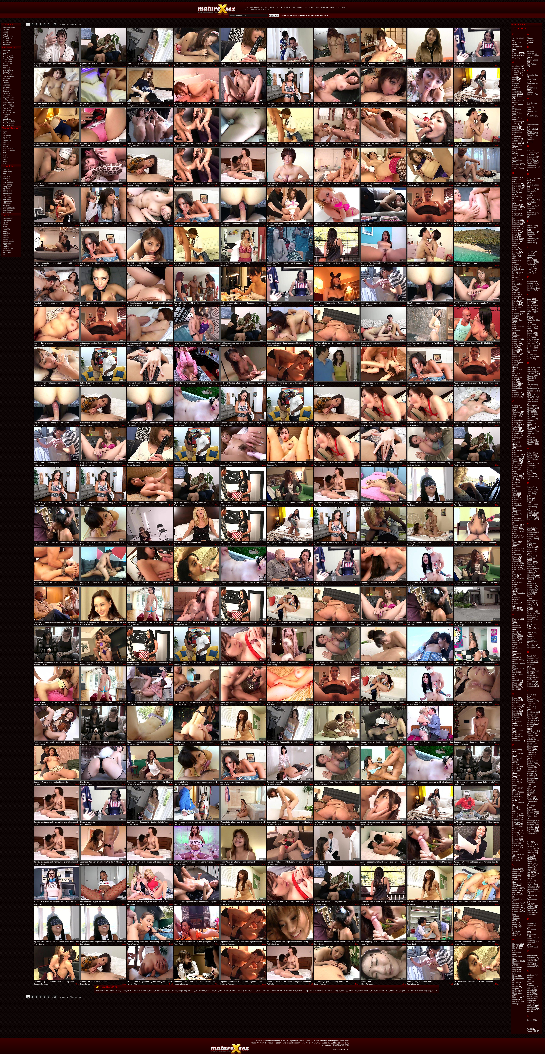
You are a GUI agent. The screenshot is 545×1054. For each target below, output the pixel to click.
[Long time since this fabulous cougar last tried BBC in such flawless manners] (57, 603)
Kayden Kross (8, 98)
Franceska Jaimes (7, 90)
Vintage (530, 962)
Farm (514, 764)
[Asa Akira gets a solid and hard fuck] (197, 204)
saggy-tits (7, 250)
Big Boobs (302, 15)
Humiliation (531, 202)
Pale (529, 534)
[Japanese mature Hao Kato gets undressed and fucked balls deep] (430, 124)
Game (514, 873)
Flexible (515, 824)
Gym (514, 935)
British (515, 363)
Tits (131, 990)
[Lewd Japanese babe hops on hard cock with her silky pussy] (337, 45)
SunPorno (7, 40)
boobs (5, 225)
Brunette (281, 990)
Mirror (529, 421)
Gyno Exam (517, 726)
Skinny (289, 990)
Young (529, 1031)
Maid (529, 369)
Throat (529, 863)
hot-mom (6, 138)
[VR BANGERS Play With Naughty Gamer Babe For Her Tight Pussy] (57, 883)
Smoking (530, 761)
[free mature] (216, 9)
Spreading (531, 793)
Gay (514, 886)
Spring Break (532, 60)
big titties (6, 189)
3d (513, 51)
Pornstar (530, 596)
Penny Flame (8, 57)
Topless (530, 883)
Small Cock (532, 88)
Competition (517, 506)
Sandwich (531, 701)
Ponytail (530, 592)
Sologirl (530, 774)
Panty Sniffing (533, 539)
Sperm (530, 786)
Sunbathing (531, 823)
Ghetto (515, 890)
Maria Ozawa (8, 102)
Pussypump (532, 647)
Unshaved (531, 942)
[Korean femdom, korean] (383, 204)
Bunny (515, 378)
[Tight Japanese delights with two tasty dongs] (383, 164)
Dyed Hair (516, 687)
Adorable (516, 68)
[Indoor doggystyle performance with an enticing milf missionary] (103, 364)
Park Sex (531, 547)
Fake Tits (516, 760)
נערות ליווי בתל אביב (341, 1045)
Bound (515, 350)
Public (226, 990)
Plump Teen (532, 579)
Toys (529, 885)
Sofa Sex (531, 718)
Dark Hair (516, 621)
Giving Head (517, 899)
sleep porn (7, 187)
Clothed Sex (517, 487)
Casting (240, 990)
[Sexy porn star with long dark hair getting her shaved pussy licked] (150, 603)
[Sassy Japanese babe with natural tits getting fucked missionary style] (150, 484)
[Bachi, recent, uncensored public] (383, 284)
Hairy (514, 946)
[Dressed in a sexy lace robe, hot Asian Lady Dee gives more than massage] (290, 763)
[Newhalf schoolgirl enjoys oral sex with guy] (150, 84)
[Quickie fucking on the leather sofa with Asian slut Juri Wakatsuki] (197, 45)
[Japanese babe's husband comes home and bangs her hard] (477, 723)
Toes (529, 880)
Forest (515, 843)
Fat (397, 990)
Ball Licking (517, 201)
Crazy (514, 542)
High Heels (516, 972)
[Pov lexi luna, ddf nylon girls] (150, 524)
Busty (514, 384)
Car (513, 418)
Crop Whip (516, 548)
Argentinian (517, 132)
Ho (356, 990)
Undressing (531, 934)
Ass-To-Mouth (518, 156)
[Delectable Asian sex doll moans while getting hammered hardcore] (243, 164)
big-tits (5, 222)
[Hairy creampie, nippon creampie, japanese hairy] (430, 244)
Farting (515, 766)
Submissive (532, 816)
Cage (514, 406)
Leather (410, 990)
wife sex (6, 180)
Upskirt (530, 947)
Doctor (515, 640)
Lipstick (530, 348)
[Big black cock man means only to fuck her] (103, 45)
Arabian (515, 130)
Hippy (514, 984)
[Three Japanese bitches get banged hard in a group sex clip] (337, 124)
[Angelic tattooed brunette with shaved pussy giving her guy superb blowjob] (383, 843)
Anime (515, 124)
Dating (515, 625)
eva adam (7, 204)
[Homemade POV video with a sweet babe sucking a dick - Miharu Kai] (103, 524)
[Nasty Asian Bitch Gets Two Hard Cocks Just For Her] (103, 124)
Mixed (77, 66)
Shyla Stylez (8, 70)
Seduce (530, 714)
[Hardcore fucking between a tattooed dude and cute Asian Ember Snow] (57, 643)
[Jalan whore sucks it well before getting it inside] (430, 164)
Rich (529, 673)
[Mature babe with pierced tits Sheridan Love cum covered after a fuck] (243, 803)
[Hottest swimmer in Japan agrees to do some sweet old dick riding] (197, 324)
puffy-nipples (8, 248)
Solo (529, 771)
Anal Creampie (518, 100)
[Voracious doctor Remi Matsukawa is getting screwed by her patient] (150, 324)
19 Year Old (517, 47)
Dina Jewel (7, 61)
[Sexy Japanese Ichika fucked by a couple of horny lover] (477, 284)
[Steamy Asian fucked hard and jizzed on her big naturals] (243, 643)
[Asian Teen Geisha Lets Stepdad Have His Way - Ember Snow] (290, 45)
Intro (529, 240)
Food (514, 835)
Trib (528, 904)
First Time (516, 809)
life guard (6, 206)
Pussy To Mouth (531, 439)
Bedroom (516, 243)
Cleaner (515, 476)
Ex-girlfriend (517, 721)
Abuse (253, 1043)
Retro (529, 669)
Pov (528, 603)
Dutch (514, 685)
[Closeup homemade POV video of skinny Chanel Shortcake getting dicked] (150, 723)
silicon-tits (7, 252)
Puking (530, 617)
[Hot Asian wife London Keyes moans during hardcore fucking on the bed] (337, 324)
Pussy (118, 990)
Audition (515, 168)
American (516, 88)
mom (5, 155)
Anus (514, 128)
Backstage (516, 186)
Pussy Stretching (531, 623)
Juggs (529, 268)
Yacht (529, 1029)
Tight (529, 870)
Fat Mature (516, 771)
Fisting (515, 816)
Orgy (529, 515)
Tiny (529, 872)
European (516, 717)
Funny (514, 858)
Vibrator (530, 960)
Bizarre (515, 303)
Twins (529, 915)
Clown (514, 491)
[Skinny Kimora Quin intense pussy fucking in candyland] (197, 843)
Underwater (531, 925)
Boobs (158, 990)
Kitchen (530, 286)
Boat (514, 324)
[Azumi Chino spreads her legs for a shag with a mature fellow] (337, 723)
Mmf (529, 429)
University (531, 940)
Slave (529, 750)
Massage (531, 380)
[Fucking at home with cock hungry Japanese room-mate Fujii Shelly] (243, 284)
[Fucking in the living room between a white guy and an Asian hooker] (290, 843)
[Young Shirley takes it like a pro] (430, 524)
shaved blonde (9, 208)
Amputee (516, 92)
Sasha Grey (8, 108)
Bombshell (516, 331)
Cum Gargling (518, 578)
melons (6, 237)
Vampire (530, 956)
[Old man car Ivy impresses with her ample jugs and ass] (150, 683)
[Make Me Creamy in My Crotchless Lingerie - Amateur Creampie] (150, 364)
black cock (7, 172)
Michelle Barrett (6, 79)
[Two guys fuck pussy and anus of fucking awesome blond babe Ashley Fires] (477, 204)
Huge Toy (531, 200)
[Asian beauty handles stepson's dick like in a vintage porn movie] (430, 204)
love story (7, 199)
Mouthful (530, 442)
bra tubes (7, 195)
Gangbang (516, 875)
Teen (529, 853)
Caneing (515, 414)
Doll (513, 647)
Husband (530, 213)
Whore (529, 996)
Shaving (530, 725)
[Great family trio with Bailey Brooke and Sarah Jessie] (150, 883)
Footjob (515, 837)
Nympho (530, 478)
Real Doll (530, 116)
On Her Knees (533, 185)
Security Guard (533, 167)
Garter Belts (517, 256)
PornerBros (7, 38)
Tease (529, 851)
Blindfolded (516, 307)
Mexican (530, 408)
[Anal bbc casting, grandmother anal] (197, 524)
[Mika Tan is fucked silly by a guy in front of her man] (197, 563)
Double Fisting (518, 659)
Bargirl (515, 214)
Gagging (427, 990)
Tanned (530, 844)
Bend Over (516, 260)
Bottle (514, 348)
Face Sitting (517, 749)
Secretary (531, 712)
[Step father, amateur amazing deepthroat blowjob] (243, 204)
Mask (529, 378)
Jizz (529, 266)
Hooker (515, 997)
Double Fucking (518, 664)
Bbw (421, 990)
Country (515, 527)
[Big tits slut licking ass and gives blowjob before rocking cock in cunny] (383, 643)
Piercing (530, 568)
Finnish (515, 807)
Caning (515, 416)
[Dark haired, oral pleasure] (477, 124)
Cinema (515, 465)
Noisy (529, 466)
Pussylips (531, 645)
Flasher (515, 820)
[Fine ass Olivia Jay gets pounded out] (103, 883)
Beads (515, 235)
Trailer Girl (531, 163)
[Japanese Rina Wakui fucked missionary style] (430, 45)
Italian (529, 243)
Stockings (531, 806)
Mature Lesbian (533, 320)
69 (513, 57)
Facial (514, 758)
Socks (529, 769)
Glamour (515, 903)
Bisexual (515, 299)
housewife (7, 140)
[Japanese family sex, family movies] (430, 563)
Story (529, 810)
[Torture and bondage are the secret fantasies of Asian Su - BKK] (243, 683)
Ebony (233, 990)
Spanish (530, 778)
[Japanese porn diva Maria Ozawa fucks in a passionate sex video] (477, 404)
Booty (514, 343)
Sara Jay (6, 87)
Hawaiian (516, 967)
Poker (529, 583)
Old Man (530, 374)
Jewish (530, 264)
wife (4, 163)
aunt (4, 134)
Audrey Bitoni (8, 125)
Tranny (530, 889)
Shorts (530, 733)
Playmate (531, 575)
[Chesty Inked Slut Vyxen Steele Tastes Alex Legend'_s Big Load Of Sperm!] (477, 484)
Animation (516, 122)
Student (530, 814)
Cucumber (516, 565)
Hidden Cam (517, 408)
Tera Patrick (8, 110)
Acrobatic (516, 66)
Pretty (529, 605)
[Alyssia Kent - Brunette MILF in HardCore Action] (477, 603)
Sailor (529, 699)
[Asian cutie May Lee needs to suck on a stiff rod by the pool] (197, 404)
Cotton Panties (518, 521)
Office (273, 990)
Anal (373, 990)
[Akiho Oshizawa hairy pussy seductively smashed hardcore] (243, 84)
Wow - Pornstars (266, 1043)
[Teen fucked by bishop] (337, 843)
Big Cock (516, 275)
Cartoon (515, 420)
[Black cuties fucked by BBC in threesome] (197, 284)
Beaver (515, 241)
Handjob (515, 961)
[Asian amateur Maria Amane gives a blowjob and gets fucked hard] (430, 84)
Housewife (531, 191)
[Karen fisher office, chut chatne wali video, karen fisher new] (477, 883)
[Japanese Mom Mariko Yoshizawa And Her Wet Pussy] (103, 843)
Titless (530, 876)
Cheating (516, 442)
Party (529, 549)
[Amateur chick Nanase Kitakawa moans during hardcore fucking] (383, 124)
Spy (528, 797)
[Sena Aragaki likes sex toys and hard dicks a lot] (243, 444)
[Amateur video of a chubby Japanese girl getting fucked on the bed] (243, 124)
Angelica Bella (9, 121)
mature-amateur (6, 145)
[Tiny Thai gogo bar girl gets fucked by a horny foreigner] (477, 524)
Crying (515, 559)
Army (514, 137)
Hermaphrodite (518, 978)
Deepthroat (309, 990)
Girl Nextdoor (517, 895)
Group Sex (516, 931)
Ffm (514, 794)
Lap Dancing (532, 103)
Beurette (515, 265)
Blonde (515, 312)
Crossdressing (518, 550)
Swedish (530, 827)
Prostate (530, 611)
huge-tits (6, 229)
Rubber (530, 684)
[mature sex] (229, 1049)
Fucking (191, 990)
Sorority (530, 776)
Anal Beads (517, 96)
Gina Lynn (7, 119)
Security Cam (532, 75)
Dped (514, 672)
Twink (529, 912)
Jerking (530, 262)
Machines (531, 367)
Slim (529, 754)
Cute (387, 990)
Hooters (515, 999)
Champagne (517, 438)
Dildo (514, 638)
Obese (530, 487)
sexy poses (7, 191)
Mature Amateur (530, 39)
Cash (514, 423)
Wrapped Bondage (530, 52)
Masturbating (532, 384)
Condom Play (517, 514)
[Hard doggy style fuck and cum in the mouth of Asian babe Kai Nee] (430, 843)
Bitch (514, 301)
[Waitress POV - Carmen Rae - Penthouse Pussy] (383, 244)
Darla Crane (7, 74)
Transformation (533, 891)
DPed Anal (516, 109)
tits (4, 254)
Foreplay (515, 841)
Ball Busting (517, 192)
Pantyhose (531, 543)
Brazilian (515, 358)
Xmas (529, 1020)
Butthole (515, 392)
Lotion (529, 359)
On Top (530, 504)
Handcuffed (517, 957)
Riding (529, 675)
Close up (516, 482)
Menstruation (532, 401)
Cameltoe (516, 412)
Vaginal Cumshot (530, 93)
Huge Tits (531, 195)
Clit (513, 480)
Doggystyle (517, 642)
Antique (515, 126)
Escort (515, 713)
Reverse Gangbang (531, 156)
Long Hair (531, 178)
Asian (151, 990)
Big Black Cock (518, 269)
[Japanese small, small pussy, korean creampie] (57, 364)
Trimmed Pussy (530, 638)
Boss (514, 346)
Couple (515, 529)
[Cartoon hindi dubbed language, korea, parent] (383, 563)
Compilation (517, 510)
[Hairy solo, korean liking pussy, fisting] (290, 683)
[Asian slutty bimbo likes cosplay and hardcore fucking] (290, 923)
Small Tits (531, 757)
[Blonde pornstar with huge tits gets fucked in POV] (383, 524)
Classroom (516, 469)
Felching (515, 781)
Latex (529, 303)
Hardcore (100, 990)
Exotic (515, 734)
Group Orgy (517, 927)
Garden (515, 884)
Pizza (529, 573)
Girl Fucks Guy (518, 854)
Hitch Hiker (516, 982)
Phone (529, 564)
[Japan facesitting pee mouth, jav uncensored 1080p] (243, 45)
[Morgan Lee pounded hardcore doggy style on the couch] (290, 603)
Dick (514, 636)
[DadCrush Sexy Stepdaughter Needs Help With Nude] (150, 45)
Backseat (516, 184)
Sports (530, 791)
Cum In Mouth (518, 582)
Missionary (531, 423)
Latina (529, 305)
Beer (514, 248)
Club (514, 493)
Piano (529, 566)
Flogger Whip (517, 826)
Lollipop (530, 354)
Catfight (515, 427)
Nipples (530, 457)
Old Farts (531, 129)
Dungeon (516, 683)
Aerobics (516, 73)
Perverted (531, 558)
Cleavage (516, 478)
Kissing (530, 284)
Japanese (110, 990)
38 (55, 24)
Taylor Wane (8, 72)
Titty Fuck (531, 139)
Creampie (328, 990)
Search (273, 15)
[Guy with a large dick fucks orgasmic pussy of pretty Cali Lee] (290, 84)
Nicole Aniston (9, 113)
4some (515, 55)
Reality (344, 990)
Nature (530, 453)
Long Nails (531, 356)
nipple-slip (7, 244)
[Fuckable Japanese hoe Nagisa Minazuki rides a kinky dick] (243, 723)
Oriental (530, 517)
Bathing (515, 224)
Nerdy (529, 455)
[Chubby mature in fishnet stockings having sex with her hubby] (383, 723)
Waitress (530, 975)
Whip (529, 992)
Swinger (530, 831)
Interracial (200, 990)
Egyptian (516, 700)
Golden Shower (518, 912)
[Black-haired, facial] (477, 45)
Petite (174, 990)
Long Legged (532, 312)
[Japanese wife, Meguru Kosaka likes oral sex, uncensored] (290, 164)
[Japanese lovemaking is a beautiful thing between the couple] (290, 364)
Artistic (515, 141)
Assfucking (517, 160)
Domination (517, 649)
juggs (5, 231)
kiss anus (7, 212)
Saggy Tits (531, 695)
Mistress (530, 427)
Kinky (529, 282)
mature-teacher (9, 151)
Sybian (530, 833)
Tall (528, 842)
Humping (530, 206)
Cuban (515, 561)
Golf (514, 916)
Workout (530, 1005)
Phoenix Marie (9, 106)
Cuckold (515, 563)
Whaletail (531, 990)
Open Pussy (532, 506)
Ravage (530, 660)
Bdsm (299, 990)
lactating (6, 233)
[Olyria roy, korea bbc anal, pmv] (477, 244)
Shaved (530, 722)
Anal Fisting (517, 113)
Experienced (517, 736)
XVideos (6, 45)
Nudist (529, 470)
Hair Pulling (517, 948)
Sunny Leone (8, 100)
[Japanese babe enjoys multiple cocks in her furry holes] (57, 683)
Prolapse (530, 607)
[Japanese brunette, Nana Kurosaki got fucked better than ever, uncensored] (290, 324)
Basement (516, 220)
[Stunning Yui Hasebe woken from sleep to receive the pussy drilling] (197, 963)
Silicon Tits (531, 740)
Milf (169, 990)
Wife (529, 998)
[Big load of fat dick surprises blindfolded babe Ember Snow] (430, 484)
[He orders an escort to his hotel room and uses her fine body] (103, 643)
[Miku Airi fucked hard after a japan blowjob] (290, 124)
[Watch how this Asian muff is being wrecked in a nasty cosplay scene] (57, 723)
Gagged (515, 869)
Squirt (402, 990)
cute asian (7, 197)
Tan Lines (531, 344)
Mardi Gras (531, 165)
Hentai (515, 976)
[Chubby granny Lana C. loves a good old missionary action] (430, 723)
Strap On (530, 500)
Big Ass (515, 151)
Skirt (529, 748)
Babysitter (516, 179)
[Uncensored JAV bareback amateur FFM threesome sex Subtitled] (150, 124)
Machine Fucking (530, 132)
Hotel (392, 990)
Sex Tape (531, 720)
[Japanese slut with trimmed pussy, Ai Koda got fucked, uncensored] (57, 164)
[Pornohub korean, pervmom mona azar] (57, 284)
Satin (529, 703)
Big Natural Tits (518, 280)
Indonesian (531, 228)
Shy (528, 737)
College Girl (517, 499)
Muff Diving (531, 112)
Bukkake (516, 373)
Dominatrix (516, 653)
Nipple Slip (531, 464)
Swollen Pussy (533, 628)
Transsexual (532, 895)
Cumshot (516, 597)
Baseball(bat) (517, 216)
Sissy (529, 742)
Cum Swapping (518, 593)
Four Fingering (518, 803)
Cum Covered (518, 531)
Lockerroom (532, 350)
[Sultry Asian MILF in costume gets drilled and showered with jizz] (103, 164)
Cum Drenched (518, 570)
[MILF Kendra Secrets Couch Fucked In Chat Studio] (477, 324)
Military (530, 414)
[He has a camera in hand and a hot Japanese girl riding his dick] (57, 244)
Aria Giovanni (8, 123)
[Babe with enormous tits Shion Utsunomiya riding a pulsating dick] (337, 84)
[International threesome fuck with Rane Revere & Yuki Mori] (57, 524)
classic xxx (7, 193)
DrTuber (6, 30)
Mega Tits (531, 397)
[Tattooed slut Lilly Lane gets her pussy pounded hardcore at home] (243, 484)
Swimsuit (531, 829)
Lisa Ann (6, 53)
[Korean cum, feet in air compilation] (103, 284)
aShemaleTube (9, 28)
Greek (514, 924)
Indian (529, 226)
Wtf (528, 1011)
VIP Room (531, 682)
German (515, 888)
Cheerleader (517, 446)
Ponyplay (531, 590)
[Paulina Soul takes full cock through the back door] (477, 683)
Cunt (514, 602)
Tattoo (247, 990)
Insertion (530, 232)
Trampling (531, 887)
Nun (528, 472)
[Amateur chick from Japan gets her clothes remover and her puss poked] (290, 484)
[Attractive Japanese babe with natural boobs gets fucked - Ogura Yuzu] (383, 803)
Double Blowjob (518, 320)
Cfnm (434, 990)
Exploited (516, 741)
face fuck (7, 169)
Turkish (530, 910)
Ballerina (515, 188)
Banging (515, 207)
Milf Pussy (292, 15)
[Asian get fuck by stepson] (57, 324)
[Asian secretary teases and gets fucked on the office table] (197, 803)
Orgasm (530, 513)
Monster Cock (533, 84)
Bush (360, 990)
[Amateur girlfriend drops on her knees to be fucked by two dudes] (197, 603)
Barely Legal (517, 209)
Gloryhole (516, 907)
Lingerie (219, 990)
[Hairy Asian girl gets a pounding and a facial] (337, 963)
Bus (514, 380)
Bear (514, 237)
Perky (529, 556)
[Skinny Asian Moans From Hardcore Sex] (150, 164)
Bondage (516, 335)
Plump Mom (313, 15)
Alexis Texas (8, 55)
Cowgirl (125, 990)
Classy (515, 474)
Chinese (515, 455)
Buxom (515, 397)
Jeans (529, 260)
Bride (514, 361)
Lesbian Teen (532, 329)
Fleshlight (516, 822)
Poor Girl (530, 159)
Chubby (515, 459)
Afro (514, 77)
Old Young (531, 494)
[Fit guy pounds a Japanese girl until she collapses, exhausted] (383, 364)
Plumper (530, 577)
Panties (530, 537)
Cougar (337, 990)
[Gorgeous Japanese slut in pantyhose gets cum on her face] (103, 603)
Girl (513, 892)
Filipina (515, 796)
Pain (529, 530)
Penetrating (531, 551)
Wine (529, 1003)
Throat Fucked (533, 135)
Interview (530, 238)
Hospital (515, 1001)
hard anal (6, 176)
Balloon (515, 190)
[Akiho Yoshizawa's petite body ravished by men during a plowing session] (197, 124)
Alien (514, 81)
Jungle (530, 273)
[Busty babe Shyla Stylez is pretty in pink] (337, 204)
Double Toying (518, 668)
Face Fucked (517, 754)
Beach (515, 233)
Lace (529, 299)
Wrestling (531, 1009)
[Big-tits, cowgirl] (103, 763)
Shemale (530, 727)
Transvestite (532, 900)
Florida (515, 830)
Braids (515, 356)
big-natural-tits (8, 218)
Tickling (530, 866)
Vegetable (531, 958)
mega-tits (7, 235)
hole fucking (8, 182)
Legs (529, 310)
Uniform (530, 938)
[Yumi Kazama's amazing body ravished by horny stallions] (290, 204)
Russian (530, 686)
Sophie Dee (7, 104)
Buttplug (515, 395)
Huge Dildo (531, 107)
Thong (529, 861)
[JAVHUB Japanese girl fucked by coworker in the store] (430, 923)
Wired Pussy (532, 641)
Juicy (529, 271)
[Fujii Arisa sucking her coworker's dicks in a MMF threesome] (103, 204)
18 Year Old (517, 42)
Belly (514, 254)
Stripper (530, 812)
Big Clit (515, 273)
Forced (515, 839)
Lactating (531, 301)
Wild (529, 1001)
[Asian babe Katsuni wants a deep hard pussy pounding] (337, 244)
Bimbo (515, 297)
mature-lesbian (9, 148)
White (351, 990)
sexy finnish (8, 210)
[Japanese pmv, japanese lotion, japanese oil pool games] (197, 883)
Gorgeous (516, 918)
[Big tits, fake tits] (290, 563)
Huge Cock (531, 79)
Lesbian (530, 316)
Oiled (253, 990)
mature (6, 142)
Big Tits (515, 288)
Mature (266, 990)
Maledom (531, 372)
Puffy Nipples (532, 459)
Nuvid (5, 34)
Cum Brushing (518, 369)
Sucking (530, 820)
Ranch (529, 656)
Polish (529, 588)
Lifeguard (531, 339)
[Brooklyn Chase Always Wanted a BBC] (243, 244)
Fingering (182, 990)
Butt (514, 386)
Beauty (515, 239)
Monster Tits (532, 433)
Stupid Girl (531, 161)
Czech (515, 610)
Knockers (531, 288)
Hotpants (530, 189)
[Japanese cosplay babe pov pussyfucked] (290, 643)
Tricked (530, 906)
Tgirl (529, 857)
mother (6, 157)
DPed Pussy (517, 674)
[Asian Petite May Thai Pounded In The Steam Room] (430, 324)
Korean (530, 290)
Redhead (530, 665)
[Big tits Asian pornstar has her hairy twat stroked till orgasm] (150, 284)
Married (530, 376)
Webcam (530, 981)
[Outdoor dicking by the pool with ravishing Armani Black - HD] (150, 923)
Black (514, 305)
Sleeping (530, 752)
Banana (515, 205)
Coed (514, 495)
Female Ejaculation (516, 703)
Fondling (515, 833)
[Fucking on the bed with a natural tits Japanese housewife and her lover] (243, 364)
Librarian (530, 335)
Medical (530, 395)
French (515, 847)
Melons (530, 399)
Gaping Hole (517, 880)
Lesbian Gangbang (531, 151)
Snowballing (532, 765)
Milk (529, 416)
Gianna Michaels (6, 84)
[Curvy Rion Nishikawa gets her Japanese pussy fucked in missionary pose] (337, 284)
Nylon (529, 476)
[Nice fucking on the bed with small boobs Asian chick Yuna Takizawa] (150, 244)
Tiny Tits (530, 874)
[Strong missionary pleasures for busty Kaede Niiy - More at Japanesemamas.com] (150, 763)
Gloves (515, 910)
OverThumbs (8, 36)
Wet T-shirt (531, 731)
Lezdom (530, 333)
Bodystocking (518, 326)
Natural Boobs (533, 56)
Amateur (144, 990)
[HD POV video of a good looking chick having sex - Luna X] (150, 963)
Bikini (259, 990)
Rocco (529, 680)
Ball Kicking (517, 196)
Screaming (531, 708)
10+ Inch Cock (518, 38)
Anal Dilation (517, 105)
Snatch (530, 763)
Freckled (515, 845)
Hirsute (515, 987)
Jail (528, 254)
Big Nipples (517, 284)
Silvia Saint (7, 59)
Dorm (514, 657)
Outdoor (530, 519)
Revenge (530, 671)
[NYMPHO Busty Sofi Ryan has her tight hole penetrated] (477, 643)
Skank (529, 744)
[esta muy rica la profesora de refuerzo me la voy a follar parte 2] (103, 563)
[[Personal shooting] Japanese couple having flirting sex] (103, 84)
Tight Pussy (532, 632)
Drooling (515, 681)
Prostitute (531, 613)
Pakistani (531, 532)
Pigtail (529, 571)
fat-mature (7, 136)
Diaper (515, 634)
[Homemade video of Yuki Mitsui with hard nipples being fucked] (430, 444)
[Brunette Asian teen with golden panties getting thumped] (150, 204)
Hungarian (531, 208)
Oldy (529, 498)
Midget (530, 410)
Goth (514, 922)
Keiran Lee (7, 64)
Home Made (517, 993)
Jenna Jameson (6, 67)
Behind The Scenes (517, 251)
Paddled (530, 528)
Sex (294, 990)
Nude (529, 468)
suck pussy (7, 184)
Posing (530, 600)
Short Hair (531, 181)
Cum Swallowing (516, 588)
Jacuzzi (530, 251)
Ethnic (515, 715)
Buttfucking (517, 388)
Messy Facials (533, 125)
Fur (513, 860)
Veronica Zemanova (7, 94)
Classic (515, 467)
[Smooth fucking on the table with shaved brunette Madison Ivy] (383, 763)
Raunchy (530, 658)
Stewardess (532, 801)
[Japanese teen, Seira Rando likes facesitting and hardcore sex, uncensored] (290, 803)
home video (7, 174)
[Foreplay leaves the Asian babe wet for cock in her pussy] (477, 164)
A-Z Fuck (324, 15)
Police (529, 586)
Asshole (515, 164)
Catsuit (515, 429)
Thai (529, 859)
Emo (514, 709)
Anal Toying (517, 117)
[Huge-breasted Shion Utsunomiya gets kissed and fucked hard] (57, 124)
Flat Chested (517, 450)
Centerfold (516, 431)
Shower (530, 735)
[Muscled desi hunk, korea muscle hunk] (57, 204)
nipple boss (7, 201)
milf (4, 153)
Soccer (530, 767)
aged (5, 131)
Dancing (515, 619)
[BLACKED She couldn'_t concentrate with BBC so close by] (477, 803)
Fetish (137, 990)
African (515, 75)
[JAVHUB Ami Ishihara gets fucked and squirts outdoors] (430, 643)
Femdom (516, 784)
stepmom (7, 161)
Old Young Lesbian (531, 325)
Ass (207, 990)
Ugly (529, 923)
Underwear (531, 930)
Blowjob (515, 316)
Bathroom (516, 226)
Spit (528, 789)
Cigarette (516, 463)
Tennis (530, 855)
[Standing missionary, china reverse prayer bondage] (197, 723)
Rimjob (530, 677)
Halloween (516, 952)
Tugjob (530, 908)
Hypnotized (531, 215)
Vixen (529, 964)
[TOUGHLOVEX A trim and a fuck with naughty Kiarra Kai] (290, 244)
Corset (515, 518)
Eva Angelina (8, 76)
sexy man (7, 178)
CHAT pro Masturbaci (312, 1043)
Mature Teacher (533, 391)
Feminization (517, 788)
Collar (514, 497)
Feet (514, 779)
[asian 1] (337, 364)
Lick (212, 990)
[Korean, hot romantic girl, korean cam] (383, 324)
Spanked (530, 780)
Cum (514, 567)
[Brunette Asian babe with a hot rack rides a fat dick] (383, 404)
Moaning (319, 990)
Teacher (530, 848)
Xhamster (7, 42)
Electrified (516, 707)
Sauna (529, 705)
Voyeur (530, 966)
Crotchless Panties (516, 556)
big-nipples (7, 220)
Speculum (531, 782)
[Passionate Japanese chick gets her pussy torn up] (383, 84)
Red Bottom (532, 64)
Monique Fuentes (6, 116)
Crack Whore (517, 538)
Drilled (514, 679)
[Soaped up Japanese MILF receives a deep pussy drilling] (197, 84)
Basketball (516, 222)
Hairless (515, 944)
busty (5, 227)
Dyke (514, 689)
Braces (515, 354)
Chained (515, 435)
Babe (164, 990)
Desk (514, 632)
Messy (530, 406)
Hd (513, 969)
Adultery (515, 70)
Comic (515, 504)
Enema (515, 711)
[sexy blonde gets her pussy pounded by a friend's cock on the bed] (383, 484)
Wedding (530, 986)
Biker (514, 292)
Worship (530, 1007)
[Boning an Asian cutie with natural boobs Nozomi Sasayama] (57, 763)
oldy (4, 159)
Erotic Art (516, 139)
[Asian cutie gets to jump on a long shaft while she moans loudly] (150, 563)
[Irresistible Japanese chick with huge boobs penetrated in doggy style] (383, 45)
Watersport (531, 977)
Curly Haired (517, 604)
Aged (514, 79)
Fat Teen (516, 775)
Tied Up (530, 868)
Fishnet (515, 813)
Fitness (515, 818)
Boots (514, 341)
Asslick (515, 166)
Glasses (515, 905)
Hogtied (515, 991)
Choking (515, 457)
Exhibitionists (517, 730)
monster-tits (8, 239)
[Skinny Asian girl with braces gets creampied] (243, 843)
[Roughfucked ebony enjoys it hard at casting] (57, 563)
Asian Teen (517, 145)
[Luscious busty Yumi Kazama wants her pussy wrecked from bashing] (57, 963)
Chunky (515, 461)
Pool (529, 594)
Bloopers (516, 314)
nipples (6, 246)
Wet (528, 988)
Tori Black (7, 51)
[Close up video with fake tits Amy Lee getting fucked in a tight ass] (197, 923)
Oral (529, 511)
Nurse (529, 474)
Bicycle (515, 267)
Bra (416, 990)
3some (367, 990)
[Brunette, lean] (383, 963)
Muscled (380, 990)
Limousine (531, 341)
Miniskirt (530, 418)
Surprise (530, 825)
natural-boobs (8, 242)
